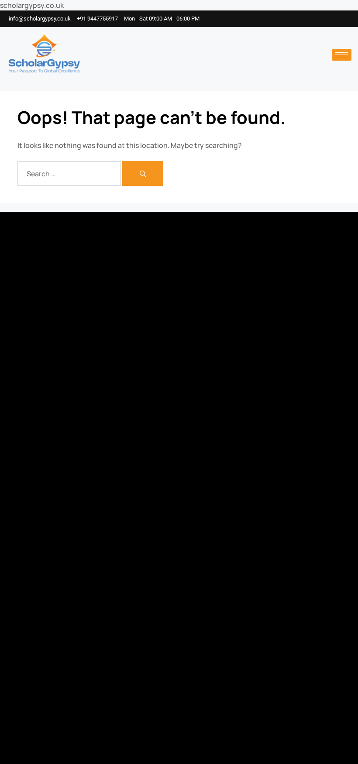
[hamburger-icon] (341, 55)
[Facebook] (310, 18)
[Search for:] (69, 173)
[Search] (142, 173)
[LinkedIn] (336, 18)
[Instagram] (323, 18)
